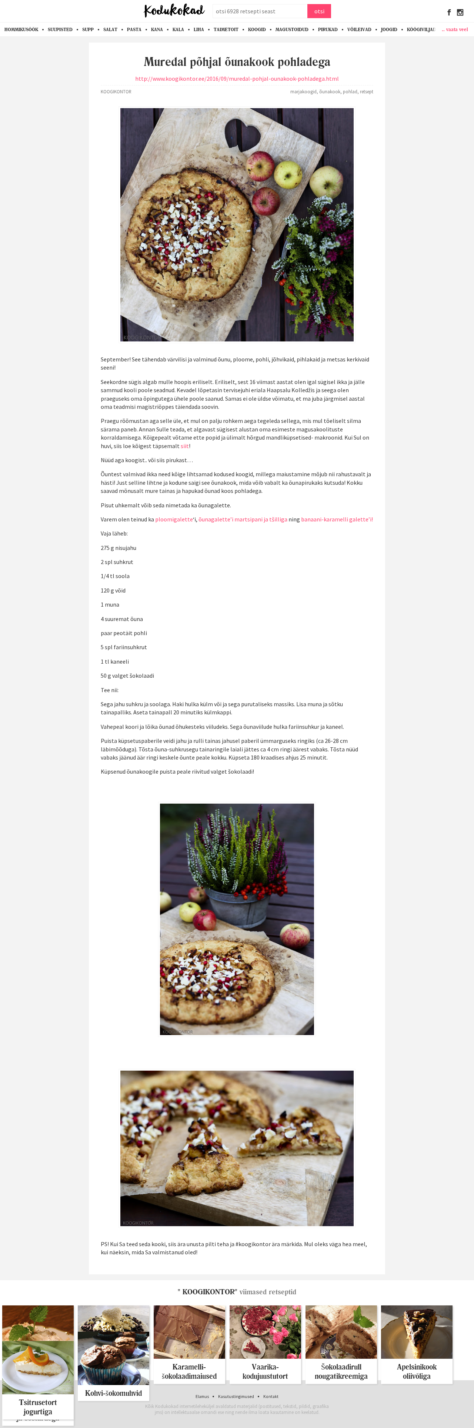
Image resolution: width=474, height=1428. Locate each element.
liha (199, 29)
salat (110, 29)
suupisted (60, 29)
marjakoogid (303, 91)
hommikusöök (21, 29)
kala (178, 29)
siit (185, 446)
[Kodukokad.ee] (174, 11)
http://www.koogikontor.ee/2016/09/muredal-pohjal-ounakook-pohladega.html (237, 78)
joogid (389, 29)
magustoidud (292, 29)
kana (157, 29)
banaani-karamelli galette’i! (337, 519)
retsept (366, 91)
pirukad (328, 29)
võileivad (359, 29)
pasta (134, 29)
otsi (319, 11)
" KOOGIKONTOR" (207, 1292)
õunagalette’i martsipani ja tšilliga (242, 519)
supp (88, 29)
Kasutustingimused (236, 1396)
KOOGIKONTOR (116, 91)
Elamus (202, 1396)
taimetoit (226, 29)
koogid (257, 29)
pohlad (350, 91)
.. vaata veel (455, 29)
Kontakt (270, 1396)
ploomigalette (174, 519)
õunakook (329, 91)
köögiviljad (421, 29)
